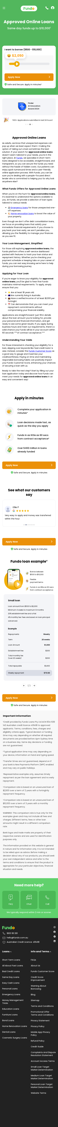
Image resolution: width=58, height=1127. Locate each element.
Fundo (19, 157)
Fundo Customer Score (40, 351)
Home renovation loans (22, 213)
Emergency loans (19, 207)
